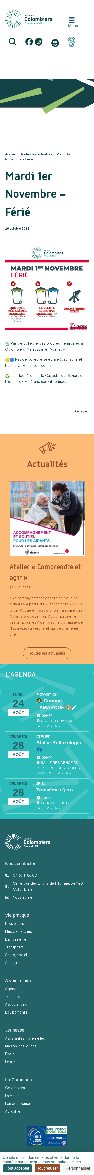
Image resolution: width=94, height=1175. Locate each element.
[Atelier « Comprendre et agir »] (47, 518)
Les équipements (19, 1103)
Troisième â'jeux (55, 789)
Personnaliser (78, 1168)
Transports (14, 947)
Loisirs (10, 1062)
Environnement (17, 939)
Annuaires (13, 962)
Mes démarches (18, 931)
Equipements (16, 1012)
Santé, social (16, 955)
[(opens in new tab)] (71, 41)
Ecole (10, 1054)
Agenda (12, 989)
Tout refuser (47, 1168)
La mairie (12, 1095)
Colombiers (15, 1088)
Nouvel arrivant (17, 923)
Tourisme (12, 996)
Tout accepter (17, 1168)
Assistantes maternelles (25, 1038)
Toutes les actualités (36, 154)
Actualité (12, 1111)
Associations (16, 1004)
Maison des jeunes (20, 1046)
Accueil (10, 154)
